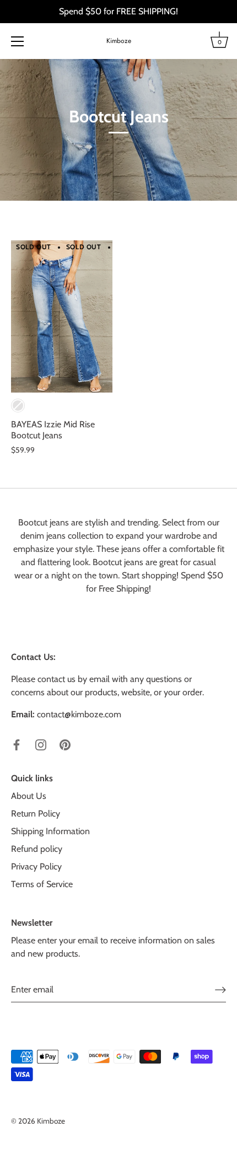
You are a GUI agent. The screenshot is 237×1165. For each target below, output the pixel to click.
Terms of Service (42, 884)
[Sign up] (220, 990)
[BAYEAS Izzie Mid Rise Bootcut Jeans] (61, 316)
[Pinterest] (65, 744)
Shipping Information (50, 831)
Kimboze (118, 41)
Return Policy (35, 813)
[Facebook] (16, 744)
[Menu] (18, 41)
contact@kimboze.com (79, 714)
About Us (28, 796)
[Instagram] (40, 744)
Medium (18, 405)
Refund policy (36, 849)
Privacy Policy (36, 866)
